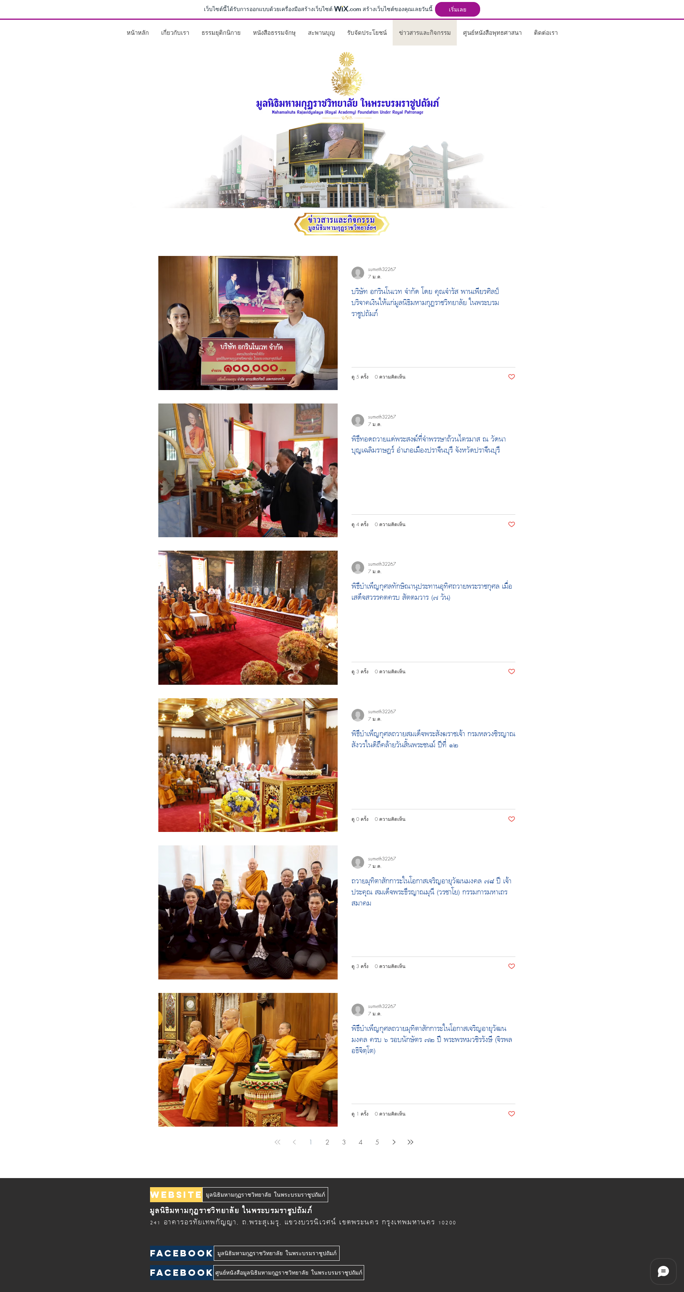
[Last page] (410, 1142)
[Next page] (394, 1142)
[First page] (277, 1142)
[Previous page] (294, 1142)
